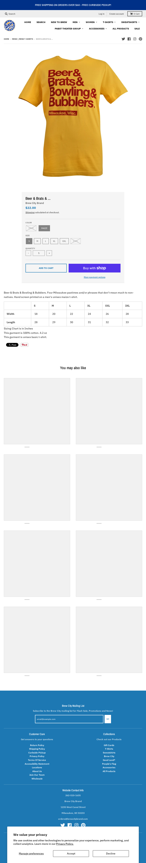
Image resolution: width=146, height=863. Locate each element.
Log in (101, 14)
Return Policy (37, 745)
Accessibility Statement (37, 763)
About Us (37, 771)
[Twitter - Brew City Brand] (123, 39)
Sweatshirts (109, 752)
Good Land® (109, 759)
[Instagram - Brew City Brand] (134, 39)
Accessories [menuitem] (96, 28)
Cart (137, 14)
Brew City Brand (34, 203)
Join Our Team (37, 774)
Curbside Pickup (37, 752)
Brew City (109, 756)
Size (27, 235)
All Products (109, 771)
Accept (71, 853)
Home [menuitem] (27, 22)
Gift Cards (109, 745)
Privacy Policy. (65, 844)
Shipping (29, 212)
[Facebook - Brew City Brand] (129, 39)
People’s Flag (109, 763)
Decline (110, 853)
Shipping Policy (37, 748)
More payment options (94, 277)
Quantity (30, 248)
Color (28, 222)
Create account (116, 14)
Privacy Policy (37, 756)
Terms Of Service (37, 759)
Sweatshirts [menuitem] (129, 22)
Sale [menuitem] (137, 28)
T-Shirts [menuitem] (108, 22)
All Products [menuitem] (121, 28)
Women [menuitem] (90, 22)
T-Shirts (109, 748)
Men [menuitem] (75, 22)
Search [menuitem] (40, 22)
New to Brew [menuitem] (59, 22)
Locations (37, 767)
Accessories (109, 767)
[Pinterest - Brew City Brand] (140, 39)
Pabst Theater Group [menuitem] (68, 28)
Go (107, 719)
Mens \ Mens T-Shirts (22, 39)
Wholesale (37, 778)
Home (6, 39)
